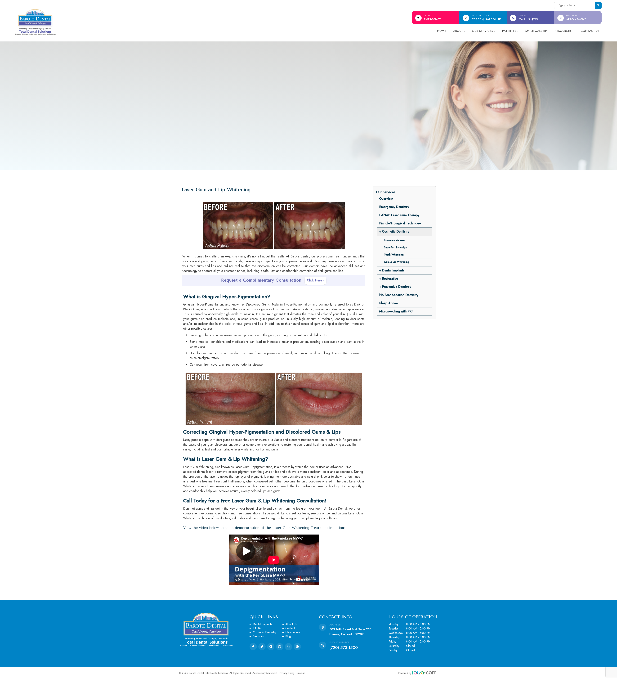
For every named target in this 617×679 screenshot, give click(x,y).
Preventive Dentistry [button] (396, 286)
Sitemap (301, 673)
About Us (291, 624)
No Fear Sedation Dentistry (398, 295)
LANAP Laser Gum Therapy (399, 215)
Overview (386, 198)
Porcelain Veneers (394, 240)
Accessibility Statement (264, 673)
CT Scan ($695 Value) (486, 18)
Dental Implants (262, 624)
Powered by (405, 673)
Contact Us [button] (590, 31)
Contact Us (292, 628)
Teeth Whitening (394, 254)
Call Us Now (528, 18)
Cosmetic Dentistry (265, 632)
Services (258, 636)
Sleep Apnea (388, 303)
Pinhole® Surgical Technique (400, 223)
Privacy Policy (286, 673)
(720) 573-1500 (343, 647)
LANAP (257, 628)
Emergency (432, 18)
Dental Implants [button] (393, 270)
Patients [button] (509, 31)
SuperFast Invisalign (395, 247)
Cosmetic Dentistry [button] (395, 231)
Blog (288, 636)
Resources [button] (563, 31)
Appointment (576, 18)
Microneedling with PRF (396, 311)
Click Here (314, 280)
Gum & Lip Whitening (396, 262)
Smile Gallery (536, 31)
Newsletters (292, 632)
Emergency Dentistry (394, 207)
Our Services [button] (482, 31)
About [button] (458, 31)
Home (441, 31)
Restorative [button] (390, 278)
